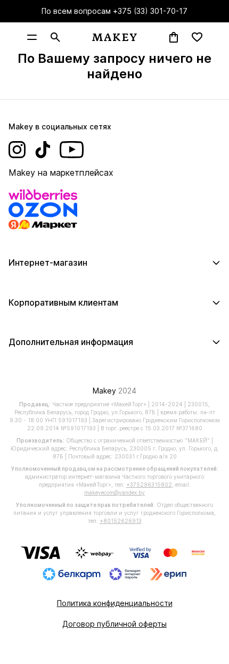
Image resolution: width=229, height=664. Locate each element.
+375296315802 (149, 484)
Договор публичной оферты (114, 623)
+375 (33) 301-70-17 (150, 10)
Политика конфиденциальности (115, 603)
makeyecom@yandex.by (114, 492)
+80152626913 (121, 521)
